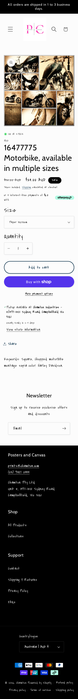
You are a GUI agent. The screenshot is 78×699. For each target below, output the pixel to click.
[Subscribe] (64, 428)
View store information (23, 329)
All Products (17, 525)
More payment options (39, 294)
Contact (14, 568)
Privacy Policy (18, 590)
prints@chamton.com (23, 466)
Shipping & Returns (22, 579)
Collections (16, 536)
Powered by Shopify (39, 683)
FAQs (12, 602)
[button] (10, 29)
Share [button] (12, 343)
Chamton (21, 683)
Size (10, 210)
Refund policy (64, 683)
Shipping (26, 187)
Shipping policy (65, 690)
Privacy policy (17, 690)
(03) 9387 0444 (19, 472)
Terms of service (40, 690)
